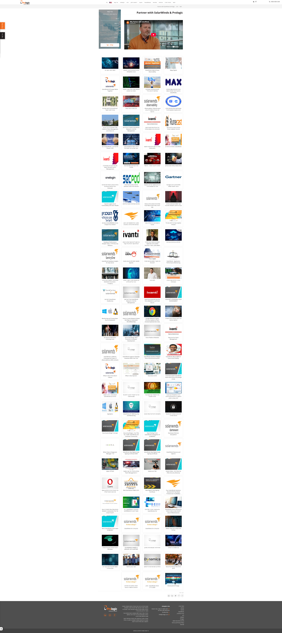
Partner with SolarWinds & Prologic (166, 6)
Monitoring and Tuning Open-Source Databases (110, 319)
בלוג (128, 2)
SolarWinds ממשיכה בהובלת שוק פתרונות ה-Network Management (131, 129)
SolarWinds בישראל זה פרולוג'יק (173, 146)
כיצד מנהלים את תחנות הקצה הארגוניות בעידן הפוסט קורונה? (152, 128)
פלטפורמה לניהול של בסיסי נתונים (152, 414)
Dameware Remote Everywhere (173, 434)
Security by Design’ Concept (110, 433)
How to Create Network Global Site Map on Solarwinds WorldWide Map (131, 320)
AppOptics (110, 414)
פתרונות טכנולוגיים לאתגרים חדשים (131, 204)
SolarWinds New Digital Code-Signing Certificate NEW (131, 453)
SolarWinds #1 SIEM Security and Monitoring (131, 414)
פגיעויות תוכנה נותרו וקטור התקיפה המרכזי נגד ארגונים (131, 90)
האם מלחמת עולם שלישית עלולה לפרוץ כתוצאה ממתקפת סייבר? (173, 109)
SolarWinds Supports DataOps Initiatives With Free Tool (131, 357)
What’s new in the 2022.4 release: (110, 376)
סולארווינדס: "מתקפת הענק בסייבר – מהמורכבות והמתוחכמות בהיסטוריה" (110, 281)
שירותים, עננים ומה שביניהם (173, 242)
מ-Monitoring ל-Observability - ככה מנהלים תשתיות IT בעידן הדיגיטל (152, 110)
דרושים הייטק (134, 2)
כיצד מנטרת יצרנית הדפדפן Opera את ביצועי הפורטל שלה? (110, 491)
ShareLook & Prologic (173, 586)
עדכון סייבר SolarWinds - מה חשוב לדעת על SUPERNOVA (131, 510)
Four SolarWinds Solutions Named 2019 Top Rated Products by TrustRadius (173, 491)
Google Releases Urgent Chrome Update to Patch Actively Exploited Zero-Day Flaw (152, 321)
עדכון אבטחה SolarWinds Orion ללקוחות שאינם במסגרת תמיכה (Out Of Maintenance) (173, 511)
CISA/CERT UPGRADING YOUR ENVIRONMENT (173, 300)
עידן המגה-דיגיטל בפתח (131, 108)
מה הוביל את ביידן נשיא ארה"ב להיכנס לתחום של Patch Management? (110, 167)
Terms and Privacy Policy (178, 622)
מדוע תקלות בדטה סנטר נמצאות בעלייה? (173, 529)
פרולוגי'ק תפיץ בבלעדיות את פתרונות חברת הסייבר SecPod (131, 185)
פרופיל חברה (168, 2)
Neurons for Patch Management (173, 338)
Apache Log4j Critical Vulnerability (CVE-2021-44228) (110, 204)
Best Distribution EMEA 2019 (131, 490)
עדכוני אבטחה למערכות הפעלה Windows (110, 548)
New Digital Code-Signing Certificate (152, 491)
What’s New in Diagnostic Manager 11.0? (110, 453)
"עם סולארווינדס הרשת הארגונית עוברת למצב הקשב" (110, 109)
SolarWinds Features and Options (173, 453)
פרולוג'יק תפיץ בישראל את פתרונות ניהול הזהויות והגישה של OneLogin (110, 186)
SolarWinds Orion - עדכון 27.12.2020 (152, 586)
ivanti (140, 2)
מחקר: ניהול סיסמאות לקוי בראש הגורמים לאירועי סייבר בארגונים (131, 223)
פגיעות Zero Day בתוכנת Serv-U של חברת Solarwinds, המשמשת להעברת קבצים (110, 511)
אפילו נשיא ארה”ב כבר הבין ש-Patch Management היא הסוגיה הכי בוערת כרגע (110, 129)
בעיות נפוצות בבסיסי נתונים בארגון (173, 165)
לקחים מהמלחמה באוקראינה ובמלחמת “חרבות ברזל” (152, 90)
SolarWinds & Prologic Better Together (110, 90)
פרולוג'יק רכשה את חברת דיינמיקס (152, 566)
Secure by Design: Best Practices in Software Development (131, 339)
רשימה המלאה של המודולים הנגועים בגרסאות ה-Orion (131, 586)
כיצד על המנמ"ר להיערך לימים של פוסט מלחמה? (131, 395)
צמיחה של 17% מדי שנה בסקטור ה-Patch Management (131, 472)
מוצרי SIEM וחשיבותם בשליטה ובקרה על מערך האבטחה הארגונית (173, 204)
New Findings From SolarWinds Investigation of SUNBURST (152, 434)
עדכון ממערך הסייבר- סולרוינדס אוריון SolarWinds (152, 510)
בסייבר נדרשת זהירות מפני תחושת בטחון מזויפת (152, 147)
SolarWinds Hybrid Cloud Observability (152, 71)
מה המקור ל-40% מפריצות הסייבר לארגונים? (152, 262)
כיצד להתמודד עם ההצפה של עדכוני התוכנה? (152, 395)
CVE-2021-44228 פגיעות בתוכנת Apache (131, 262)
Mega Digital (173, 70)
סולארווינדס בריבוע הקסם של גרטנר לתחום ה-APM (173, 185)
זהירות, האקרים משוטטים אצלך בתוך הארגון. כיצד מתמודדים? (131, 147)
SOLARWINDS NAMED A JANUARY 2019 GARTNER (131, 548)
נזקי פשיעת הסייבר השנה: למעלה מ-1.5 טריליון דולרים (131, 281)
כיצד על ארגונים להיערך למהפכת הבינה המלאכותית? (131, 71)
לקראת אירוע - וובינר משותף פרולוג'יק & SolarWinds (110, 395)
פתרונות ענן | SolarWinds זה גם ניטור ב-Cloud (110, 147)
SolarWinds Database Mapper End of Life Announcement (152, 357)
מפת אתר (182, 624)
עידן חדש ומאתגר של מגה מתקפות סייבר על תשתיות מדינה (152, 185)
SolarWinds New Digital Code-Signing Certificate (152, 453)
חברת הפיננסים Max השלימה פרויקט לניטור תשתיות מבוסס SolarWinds (173, 90)
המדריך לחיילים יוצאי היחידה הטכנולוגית (173, 281)
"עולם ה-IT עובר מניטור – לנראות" (152, 165)
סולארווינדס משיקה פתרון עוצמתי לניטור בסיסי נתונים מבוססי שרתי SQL (152, 205)
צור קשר (116, 2)
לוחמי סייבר (152, 280)
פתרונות (155, 2)
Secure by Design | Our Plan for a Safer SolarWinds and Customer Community (131, 434)
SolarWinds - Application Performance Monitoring (173, 262)
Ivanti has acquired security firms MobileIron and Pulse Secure (152, 301)
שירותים (161, 2)
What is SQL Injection (131, 376)
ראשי (174, 2)
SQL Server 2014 (152, 376)
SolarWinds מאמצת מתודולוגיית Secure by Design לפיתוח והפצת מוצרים (173, 377)
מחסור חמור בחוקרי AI (110, 70)
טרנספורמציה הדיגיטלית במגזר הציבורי (152, 223)
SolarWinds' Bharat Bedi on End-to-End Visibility (173, 357)
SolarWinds (148, 2)
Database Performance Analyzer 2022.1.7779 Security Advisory (110, 243)
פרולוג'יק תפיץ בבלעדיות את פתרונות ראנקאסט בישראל (173, 128)
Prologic (182, 619)
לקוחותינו (122, 2)
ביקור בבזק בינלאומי (131, 566)
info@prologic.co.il (163, 614)
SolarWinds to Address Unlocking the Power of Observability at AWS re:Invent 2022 (110, 359)
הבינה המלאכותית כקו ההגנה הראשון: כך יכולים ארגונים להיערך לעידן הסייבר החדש (173, 396)
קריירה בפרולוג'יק (180, 613)
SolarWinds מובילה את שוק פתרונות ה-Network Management (131, 301)
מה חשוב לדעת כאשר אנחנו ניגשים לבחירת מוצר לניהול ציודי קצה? (131, 243)
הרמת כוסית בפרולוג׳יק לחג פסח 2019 (173, 567)
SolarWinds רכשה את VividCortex (110, 300)
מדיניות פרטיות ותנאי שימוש (178, 621)
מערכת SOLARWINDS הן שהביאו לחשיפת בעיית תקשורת (110, 223)
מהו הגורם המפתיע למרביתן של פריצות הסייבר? (173, 414)
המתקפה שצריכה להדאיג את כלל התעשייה (173, 223)
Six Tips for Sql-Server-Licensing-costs (110, 338)
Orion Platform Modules (152, 337)
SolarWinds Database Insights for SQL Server (110, 262)
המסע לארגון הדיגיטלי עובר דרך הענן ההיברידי (110, 567)
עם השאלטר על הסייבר (173, 547)
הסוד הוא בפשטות (152, 471)
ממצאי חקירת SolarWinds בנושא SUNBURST (110, 529)
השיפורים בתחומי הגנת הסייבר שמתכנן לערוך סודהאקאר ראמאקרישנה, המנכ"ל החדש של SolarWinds (152, 244)
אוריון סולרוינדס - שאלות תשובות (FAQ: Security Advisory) (173, 472)
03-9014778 (165, 612)
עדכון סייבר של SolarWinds (152, 528)
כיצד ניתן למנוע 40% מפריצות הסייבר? (131, 166)
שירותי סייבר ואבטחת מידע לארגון (152, 547)
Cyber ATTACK (110, 471)
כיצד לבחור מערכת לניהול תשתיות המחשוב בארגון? (173, 319)
